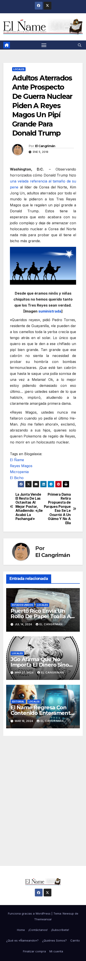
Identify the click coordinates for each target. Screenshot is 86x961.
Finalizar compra (34, 951)
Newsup (68, 913)
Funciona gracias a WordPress (29, 913)
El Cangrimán (45, 146)
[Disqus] (43, 795)
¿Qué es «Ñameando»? (22, 940)
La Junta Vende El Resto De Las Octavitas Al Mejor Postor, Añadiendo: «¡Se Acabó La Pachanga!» (29, 507)
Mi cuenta (56, 951)
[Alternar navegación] (44, 45)
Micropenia (19, 472)
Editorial (18, 701)
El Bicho (17, 478)
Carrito (75, 940)
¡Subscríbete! (60, 930)
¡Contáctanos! (38, 930)
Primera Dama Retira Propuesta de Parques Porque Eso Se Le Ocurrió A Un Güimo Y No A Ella (57, 509)
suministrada (49, 311)
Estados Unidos (22, 605)
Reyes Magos (21, 466)
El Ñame (17, 460)
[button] (79, 45)
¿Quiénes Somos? (54, 940)
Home (21, 930)
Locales (18, 69)
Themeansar (43, 919)
